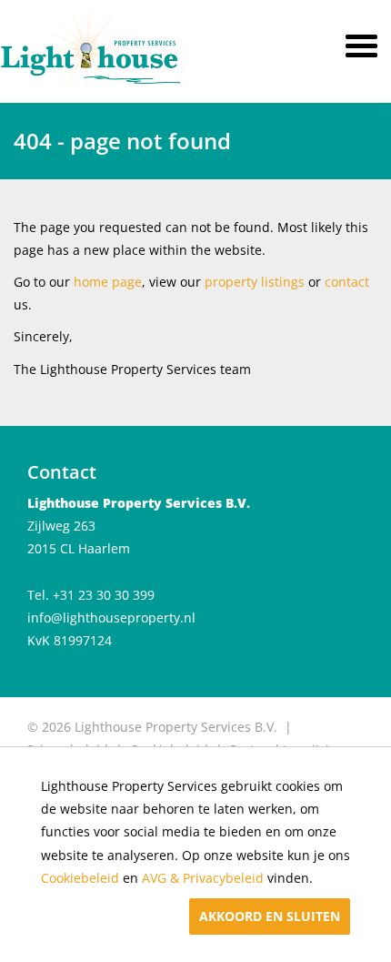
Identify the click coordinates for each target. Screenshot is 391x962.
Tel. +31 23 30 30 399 (91, 594)
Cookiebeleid (80, 877)
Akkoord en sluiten (269, 916)
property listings (255, 281)
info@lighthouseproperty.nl (111, 617)
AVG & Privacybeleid (203, 877)
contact (347, 281)
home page (108, 281)
